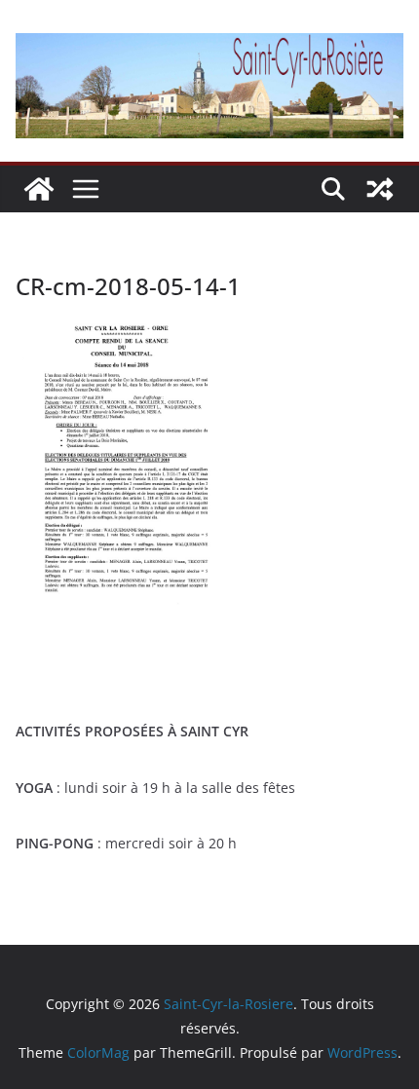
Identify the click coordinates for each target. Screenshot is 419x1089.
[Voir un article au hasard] (380, 189)
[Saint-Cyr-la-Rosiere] (39, 189)
